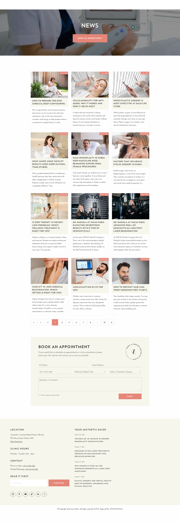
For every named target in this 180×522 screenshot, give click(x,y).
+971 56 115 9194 (31, 469)
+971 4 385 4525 (29, 466)
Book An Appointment (90, 38)
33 (105, 322)
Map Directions (16, 441)
